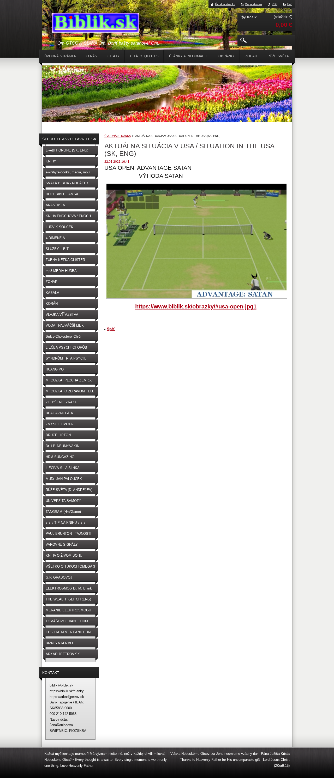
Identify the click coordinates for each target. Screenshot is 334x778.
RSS (274, 4)
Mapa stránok (253, 4)
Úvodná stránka (225, 4)
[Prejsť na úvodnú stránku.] (95, 23)
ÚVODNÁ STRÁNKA (117, 135)
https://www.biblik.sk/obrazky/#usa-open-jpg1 (196, 306)
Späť (111, 329)
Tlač (289, 4)
